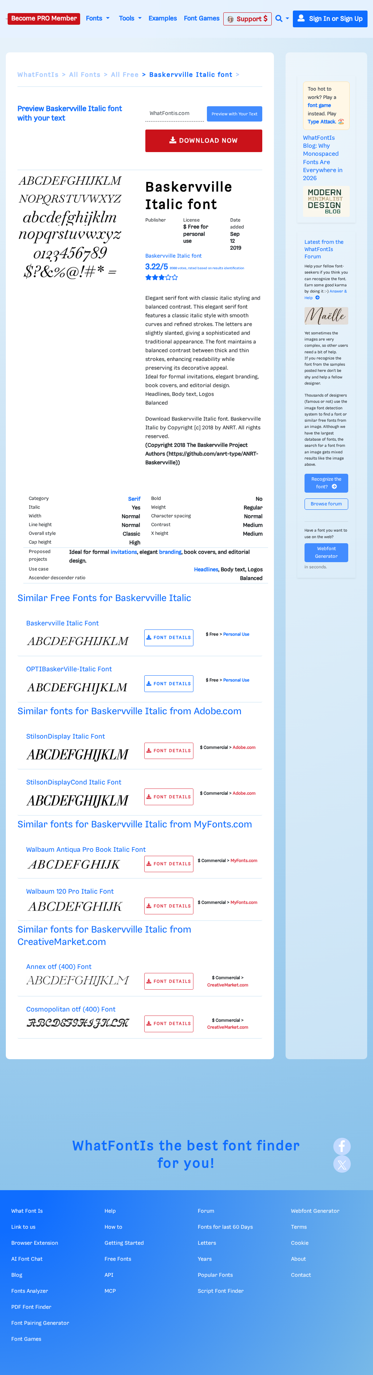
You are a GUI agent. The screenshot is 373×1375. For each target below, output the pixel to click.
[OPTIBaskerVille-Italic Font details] (78, 687)
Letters (207, 1243)
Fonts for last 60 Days (225, 1227)
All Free (125, 75)
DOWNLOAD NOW (207, 141)
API (109, 1275)
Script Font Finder (221, 1291)
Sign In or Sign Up (335, 19)
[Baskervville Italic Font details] (78, 641)
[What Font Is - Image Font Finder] (6, 19)
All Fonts (85, 75)
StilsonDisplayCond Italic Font (73, 782)
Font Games (202, 18)
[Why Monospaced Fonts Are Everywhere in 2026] (326, 201)
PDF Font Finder (31, 1307)
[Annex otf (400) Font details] (78, 981)
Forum (206, 1211)
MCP (110, 1291)
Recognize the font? (326, 483)
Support (250, 19)
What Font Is (27, 1211)
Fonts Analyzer (29, 1291)
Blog (16, 1275)
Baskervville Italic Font (62, 623)
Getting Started (124, 1243)
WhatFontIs (38, 75)
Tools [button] (127, 18)
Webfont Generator (326, 553)
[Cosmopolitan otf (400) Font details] (78, 1023)
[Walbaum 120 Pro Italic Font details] (78, 906)
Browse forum (326, 504)
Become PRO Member (44, 18)
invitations (124, 552)
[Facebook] (342, 1146)
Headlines (206, 570)
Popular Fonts (215, 1275)
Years (205, 1259)
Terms (299, 1227)
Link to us (23, 1227)
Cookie (300, 1243)
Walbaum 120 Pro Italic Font (70, 891)
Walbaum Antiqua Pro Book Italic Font (86, 849)
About (298, 1259)
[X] (342, 1164)
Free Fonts (118, 1259)
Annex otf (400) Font (58, 966)
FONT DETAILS (171, 637)
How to (113, 1227)
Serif (134, 499)
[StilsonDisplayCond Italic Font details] (78, 800)
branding (170, 552)
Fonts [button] (95, 18)
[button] (282, 19)
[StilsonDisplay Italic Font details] (78, 754)
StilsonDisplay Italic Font (65, 736)
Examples (163, 18)
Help (110, 1211)
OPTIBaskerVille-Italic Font (69, 669)
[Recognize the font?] (326, 316)
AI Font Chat (27, 1259)
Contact (301, 1275)
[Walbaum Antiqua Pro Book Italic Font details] (78, 864)
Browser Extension (34, 1243)
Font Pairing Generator (40, 1323)
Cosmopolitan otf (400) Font (70, 1009)
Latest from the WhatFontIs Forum (324, 249)
